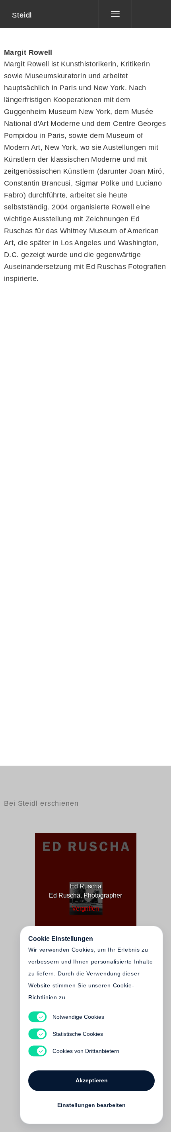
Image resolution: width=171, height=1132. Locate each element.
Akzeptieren (92, 1080)
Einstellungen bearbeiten (91, 1105)
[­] (145, 14)
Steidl (22, 15)
